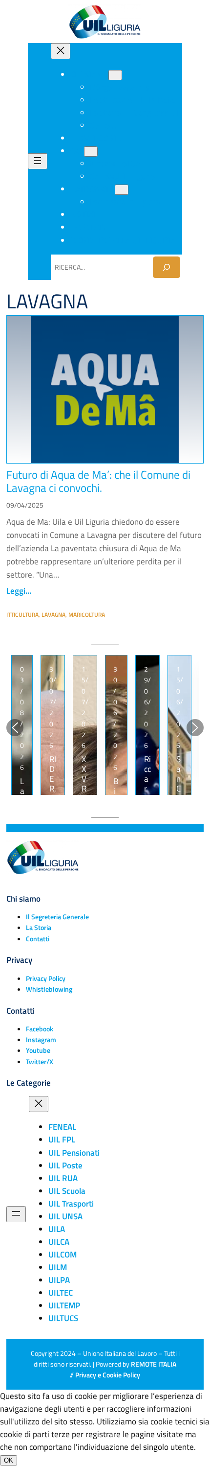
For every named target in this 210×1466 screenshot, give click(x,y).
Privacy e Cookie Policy (107, 1375)
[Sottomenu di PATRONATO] (121, 190)
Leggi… (19, 590)
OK (8, 1460)
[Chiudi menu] (60, 51)
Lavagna (53, 614)
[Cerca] (166, 267)
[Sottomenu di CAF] (91, 151)
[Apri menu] (37, 161)
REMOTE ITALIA (153, 1364)
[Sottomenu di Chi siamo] (115, 75)
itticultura (22, 614)
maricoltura (86, 614)
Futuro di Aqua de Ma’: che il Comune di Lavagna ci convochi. (98, 481)
